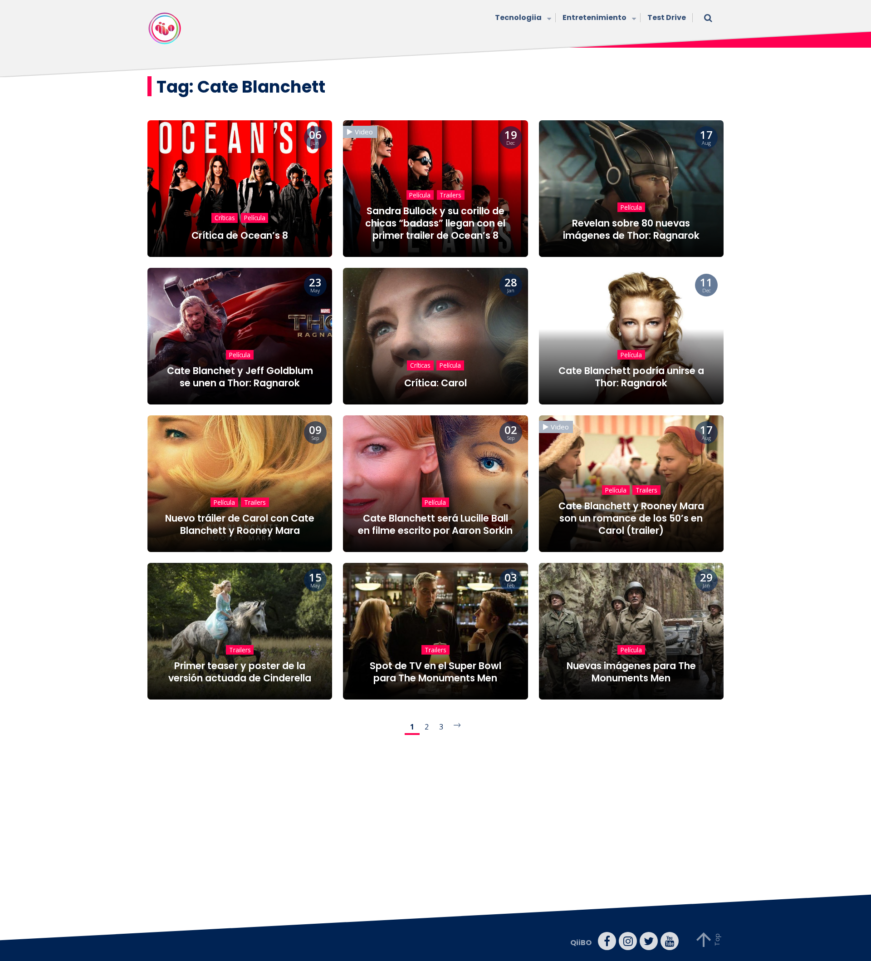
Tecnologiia (518, 17)
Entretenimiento (594, 17)
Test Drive (666, 17)
